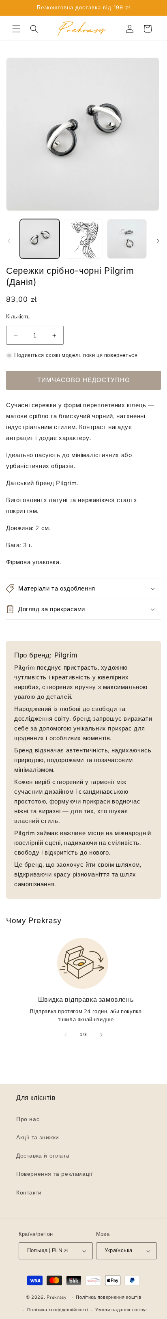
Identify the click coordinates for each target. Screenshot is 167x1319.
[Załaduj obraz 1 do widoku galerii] (40, 239)
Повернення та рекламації (54, 1174)
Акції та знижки (37, 1137)
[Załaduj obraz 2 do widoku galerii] (83, 239)
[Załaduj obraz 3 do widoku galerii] (127, 239)
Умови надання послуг (121, 1310)
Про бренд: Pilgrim (46, 655)
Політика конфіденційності (57, 1310)
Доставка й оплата (42, 1156)
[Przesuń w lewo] (9, 241)
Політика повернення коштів (108, 1298)
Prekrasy (57, 1297)
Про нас (27, 1119)
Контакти (29, 1193)
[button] (16, 29)
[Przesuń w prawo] (158, 241)
